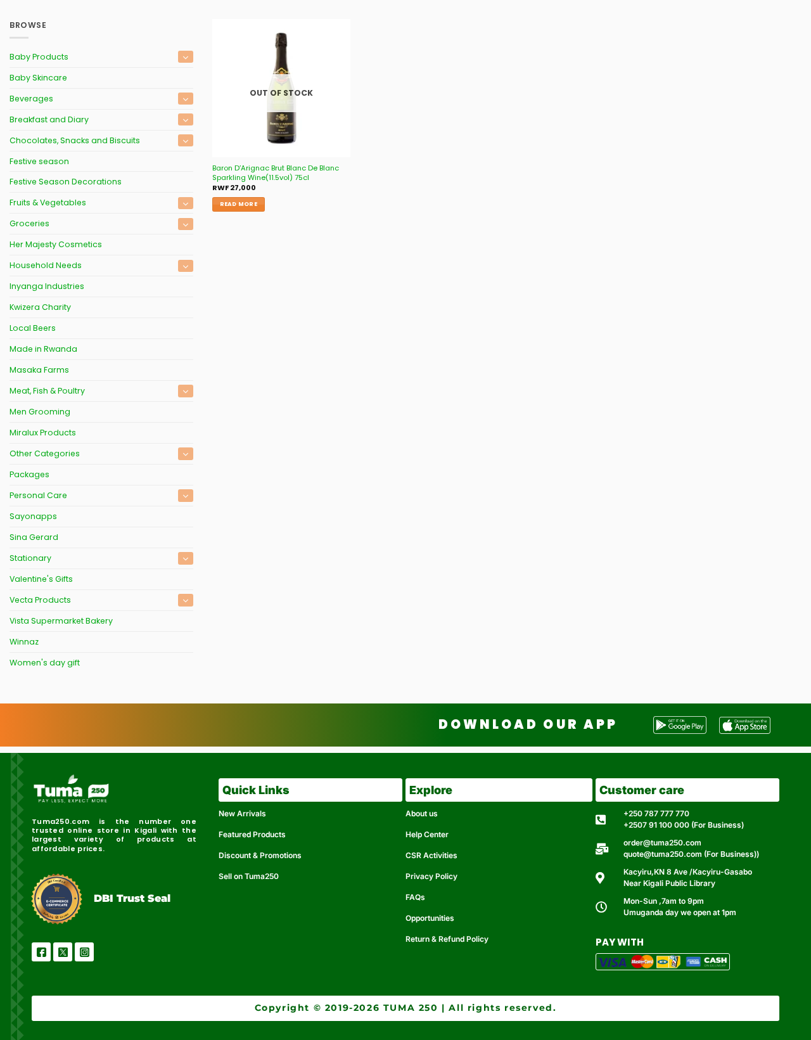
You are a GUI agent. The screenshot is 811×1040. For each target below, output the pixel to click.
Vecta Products (40, 599)
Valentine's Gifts (41, 579)
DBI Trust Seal (132, 898)
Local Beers (33, 328)
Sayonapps (33, 516)
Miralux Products (43, 432)
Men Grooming (40, 411)
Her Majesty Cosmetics (56, 244)
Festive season (39, 161)
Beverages (31, 98)
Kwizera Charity (40, 307)
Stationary (30, 558)
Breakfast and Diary (49, 119)
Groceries (29, 223)
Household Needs (46, 265)
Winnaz (24, 641)
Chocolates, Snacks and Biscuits (75, 140)
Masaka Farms (39, 369)
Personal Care (38, 495)
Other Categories (45, 453)
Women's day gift (45, 662)
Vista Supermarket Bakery (61, 620)
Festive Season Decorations (66, 181)
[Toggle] (185, 57)
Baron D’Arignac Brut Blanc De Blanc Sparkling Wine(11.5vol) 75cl (275, 173)
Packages (29, 474)
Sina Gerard (34, 537)
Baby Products (39, 56)
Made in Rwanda (43, 348)
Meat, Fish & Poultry (47, 390)
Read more (238, 204)
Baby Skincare (38, 77)
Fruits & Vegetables (48, 202)
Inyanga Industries (47, 286)
